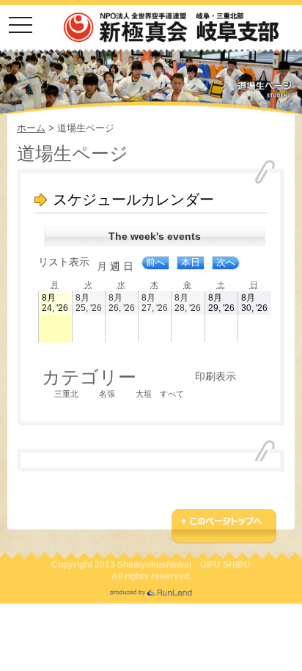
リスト (63, 262)
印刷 (215, 376)
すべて (172, 393)
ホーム (31, 127)
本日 (190, 262)
